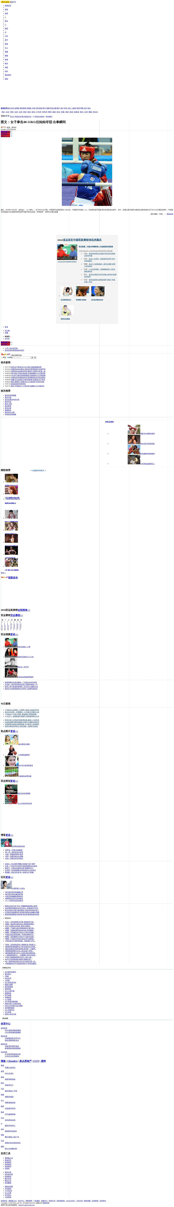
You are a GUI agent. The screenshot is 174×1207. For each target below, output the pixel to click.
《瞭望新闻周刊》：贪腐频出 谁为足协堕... (21, 955)
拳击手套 (8, 402)
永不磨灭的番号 (10, 972)
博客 (6, 67)
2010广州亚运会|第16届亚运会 (20, 116)
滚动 (8, 108)
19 (17, 626)
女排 (20, 112)
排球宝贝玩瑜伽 (65, 319)
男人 (13, 1125)
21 (2, 628)
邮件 (6, 63)
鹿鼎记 (7, 1143)
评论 (65, 108)
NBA (7, 1030)
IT (5, 32)
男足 (3, 112)
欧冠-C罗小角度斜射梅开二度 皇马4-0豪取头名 (21, 687)
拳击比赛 (8, 408)
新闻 (6, 9)
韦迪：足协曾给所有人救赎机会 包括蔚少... (21, 944)
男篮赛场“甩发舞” (81, 300)
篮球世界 (4, 1028)
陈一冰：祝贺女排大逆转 (14, 852)
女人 (6, 48)
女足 (7, 112)
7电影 (7, 976)
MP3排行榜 (9, 1174)
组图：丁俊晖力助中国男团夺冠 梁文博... (20, 928)
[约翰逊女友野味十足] (11, 530)
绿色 (13, 1120)
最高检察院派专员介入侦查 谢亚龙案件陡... (21, 953)
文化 (2, 1118)
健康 (10, 1114)
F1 (6, 1056)
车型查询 (8, 1189)
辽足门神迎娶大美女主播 (12, 497)
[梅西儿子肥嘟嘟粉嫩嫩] (11, 518)
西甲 (13, 1046)
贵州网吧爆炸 (9, 1008)
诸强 (40, 108)
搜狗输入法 (9, 1158)
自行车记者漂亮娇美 (25, 765)
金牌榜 (16, 108)
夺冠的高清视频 (10, 414)
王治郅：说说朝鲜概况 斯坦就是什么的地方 (20, 870)
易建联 (18, 1032)
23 (8, 628)
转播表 (29, 108)
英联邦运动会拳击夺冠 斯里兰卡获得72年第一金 (28, 371)
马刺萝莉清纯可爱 (10, 558)
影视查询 (8, 1162)
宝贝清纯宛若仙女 (66, 300)
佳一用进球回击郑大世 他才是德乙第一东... (21, 961)
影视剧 (11, 1097)
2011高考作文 (9, 1010)
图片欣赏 (8, 1178)
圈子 (6, 1137)
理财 (10, 1079)
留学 (10, 1108)
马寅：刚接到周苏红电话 (14, 854)
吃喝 (13, 1114)
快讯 (12, 108)
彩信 (19, 1143)
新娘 (10, 1102)
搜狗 (6, 79)
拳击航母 (8, 406)
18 (14, 626)
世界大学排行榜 (10, 1014)
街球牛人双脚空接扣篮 (29, 689)
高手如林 (8, 995)
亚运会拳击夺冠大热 (12, 399)
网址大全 (8, 1181)
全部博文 (103, 1201)
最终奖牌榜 (102, 251)
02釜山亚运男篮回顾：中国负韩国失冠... (20, 934)
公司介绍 (79, 1201)
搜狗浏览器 (9, 1186)
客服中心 (44, 1201)
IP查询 (7, 1168)
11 (14, 624)
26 (17, 628)
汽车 (6, 36)
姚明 (14, 1032)
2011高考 (8, 1012)
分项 (37, 108)
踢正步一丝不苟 (23, 667)
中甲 (15, 1038)
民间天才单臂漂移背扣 (13, 689)
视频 (6, 52)
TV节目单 (8, 1191)
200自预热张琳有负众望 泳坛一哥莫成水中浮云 (21, 908)
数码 (6, 1125)
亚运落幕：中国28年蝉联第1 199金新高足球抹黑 (96, 246)
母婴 (6, 1102)
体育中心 (5, 1023)
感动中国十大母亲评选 (13, 1004)
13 (20, 624)
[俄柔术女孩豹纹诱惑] (134, 433)
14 (2, 626)
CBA (7, 1032)
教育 (2, 1106)
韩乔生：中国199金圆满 (13, 850)
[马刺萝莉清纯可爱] (11, 554)
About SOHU (70, 1201)
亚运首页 (68, 239)
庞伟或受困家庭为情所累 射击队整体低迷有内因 (22, 914)
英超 (6, 1046)
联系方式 (52, 1201)
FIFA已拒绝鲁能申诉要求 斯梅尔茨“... (19, 959)
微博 (6, 59)
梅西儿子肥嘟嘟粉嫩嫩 (11, 522)
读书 (6, 1120)
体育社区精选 (109, 422)
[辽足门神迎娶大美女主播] (11, 494)
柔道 (71, 112)
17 (11, 626)
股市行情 (8, 1172)
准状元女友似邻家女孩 (11, 546)
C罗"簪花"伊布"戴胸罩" (12, 570)
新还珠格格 (9, 987)
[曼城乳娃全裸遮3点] (12, 499)
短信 (11, 1143)
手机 (10, 1125)
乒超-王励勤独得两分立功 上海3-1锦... (19, 957)
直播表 (18, 1030)
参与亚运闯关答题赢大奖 (14, 892)
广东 (17, 1137)
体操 (54, 112)
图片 (58, 108)
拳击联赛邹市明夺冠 (18, 384)
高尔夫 (95, 112)
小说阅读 (8, 1197)
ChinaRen (12, 1061)
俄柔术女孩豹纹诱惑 (147, 433)
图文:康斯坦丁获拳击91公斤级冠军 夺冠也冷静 (27, 382)
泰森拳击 (8, 410)
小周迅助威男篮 (24, 755)
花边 (89, 108)
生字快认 (8, 1195)
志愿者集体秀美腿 (24, 776)
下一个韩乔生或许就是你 (14, 900)
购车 (6, 1091)
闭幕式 (98, 239)
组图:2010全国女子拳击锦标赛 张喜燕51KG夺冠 (28, 380)
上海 (13, 1137)
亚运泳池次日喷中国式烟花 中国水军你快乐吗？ (22, 910)
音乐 (10, 1085)
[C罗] (11, 566)
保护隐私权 (61, 1201)
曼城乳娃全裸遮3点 (10, 503)
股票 (6, 1079)
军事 (6, 1067)
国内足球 (4, 1036)
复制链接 (4, 134)
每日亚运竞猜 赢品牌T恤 (14, 894)
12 (17, 624)
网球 (49, 112)
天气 (6, 1114)
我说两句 (8, 75)
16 (8, 626)
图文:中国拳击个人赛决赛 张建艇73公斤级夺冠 (27, 386)
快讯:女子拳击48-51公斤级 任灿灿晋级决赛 (26, 367)
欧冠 (11, 1048)
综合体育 (4, 1052)
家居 (6, 44)
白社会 (7, 338)
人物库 (73, 108)
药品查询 (8, 1164)
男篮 (11, 112)
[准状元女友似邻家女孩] (11, 542)
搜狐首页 (8, 5)
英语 (13, 1108)
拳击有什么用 (9, 412)
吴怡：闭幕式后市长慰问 (14, 858)
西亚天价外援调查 (23, 793)
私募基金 (8, 993)
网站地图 (87, 1201)
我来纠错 (170, 214)
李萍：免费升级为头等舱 (14, 856)
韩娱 (6, 1085)
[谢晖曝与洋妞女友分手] (11, 482)
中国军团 (78, 239)
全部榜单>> (24, 610)
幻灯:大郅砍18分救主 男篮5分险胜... (18, 926)
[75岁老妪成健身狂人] (134, 464)
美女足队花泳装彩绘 (147, 443)
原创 (10, 1120)
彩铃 (15, 1143)
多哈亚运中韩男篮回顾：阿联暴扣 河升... (20, 941)
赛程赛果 (23, 108)
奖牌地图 (109, 251)
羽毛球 (44, 112)
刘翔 (14, 1056)
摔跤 (67, 112)
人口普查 (8, 999)
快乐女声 (8, 978)
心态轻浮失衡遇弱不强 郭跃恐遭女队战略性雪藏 (22, 912)
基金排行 (8, 1160)
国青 (13, 1040)
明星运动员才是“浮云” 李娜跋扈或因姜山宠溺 (21, 906)
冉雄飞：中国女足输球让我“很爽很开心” (19, 868)
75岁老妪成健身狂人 (147, 464)
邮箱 (10, 1137)
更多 (6, 327)
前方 (44, 108)
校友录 (14, 1131)
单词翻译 (8, 1183)
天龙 (2, 1141)
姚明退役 (8, 989)
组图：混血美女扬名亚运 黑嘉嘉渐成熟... (20, 924)
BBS (6, 71)
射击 (58, 112)
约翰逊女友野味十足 (11, 534)
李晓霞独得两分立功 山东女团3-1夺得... (20, 951)
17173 (36, 1061)
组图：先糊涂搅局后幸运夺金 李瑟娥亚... (20, 930)
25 (14, 628)
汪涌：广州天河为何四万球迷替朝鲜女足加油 (21, 866)
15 (5, 626)
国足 (6, 1040)
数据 (19, 1048)
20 (20, 626)
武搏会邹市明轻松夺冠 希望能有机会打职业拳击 (28, 377)
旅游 (2, 1112)
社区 (85, 108)
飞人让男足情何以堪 (24, 803)
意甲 (10, 1046)
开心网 (7, 330)
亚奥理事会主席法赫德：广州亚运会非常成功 (21, 682)
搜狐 (3, 1061)
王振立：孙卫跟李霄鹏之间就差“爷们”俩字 (20, 864)
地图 (11, 1148)
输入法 (7, 1148)
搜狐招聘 (29, 1201)
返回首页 (4, 108)
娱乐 (6, 21)
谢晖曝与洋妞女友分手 (11, 485)
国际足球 (4, 1044)
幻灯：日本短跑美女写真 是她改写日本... (20, 922)
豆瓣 (6, 333)
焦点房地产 (25, 1061)
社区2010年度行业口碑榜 (14, 1006)
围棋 (90, 112)
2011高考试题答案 (11, 1001)
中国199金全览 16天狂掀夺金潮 (89, 251)
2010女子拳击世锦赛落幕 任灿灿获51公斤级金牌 (28, 375)
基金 (13, 1079)
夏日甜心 (8, 974)
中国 (33, 108)
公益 (10, 1067)
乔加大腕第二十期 (23, 647)
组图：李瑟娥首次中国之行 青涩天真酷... (20, 932)
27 (20, 628)
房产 (6, 40)
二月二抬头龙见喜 (11, 348)
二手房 (14, 1091)
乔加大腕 (53, 108)
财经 (6, 28)
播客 (6, 56)
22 (5, 628)
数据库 (11, 1038)
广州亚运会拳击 (38, 116)
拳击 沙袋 (8, 404)
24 (11, 628)
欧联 (15, 1048)
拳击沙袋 (8, 397)
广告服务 (36, 1201)
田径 (24, 112)
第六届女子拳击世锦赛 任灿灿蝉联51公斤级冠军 (28, 373)
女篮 (16, 112)
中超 (6, 1038)
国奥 (10, 1040)
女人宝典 (8, 1193)
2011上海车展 (9, 991)
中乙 (19, 1038)
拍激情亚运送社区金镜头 (14, 898)
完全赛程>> (16, 615)
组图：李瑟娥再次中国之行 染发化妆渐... (20, 937)
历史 (69, 108)
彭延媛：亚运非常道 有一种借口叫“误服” (19, 872)
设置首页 (4, 1201)
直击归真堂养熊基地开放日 (14, 350)
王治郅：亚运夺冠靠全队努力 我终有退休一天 (21, 684)
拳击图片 (49, 116)
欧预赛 (7, 1048)
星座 (13, 1102)
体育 (6, 13)
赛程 (86, 239)
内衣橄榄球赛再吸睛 (147, 454)
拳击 (81, 112)
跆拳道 (76, 112)
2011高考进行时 (10, 982)
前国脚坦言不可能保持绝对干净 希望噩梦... (21, 963)
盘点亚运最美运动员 (97, 300)
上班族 (7, 980)
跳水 (33, 112)
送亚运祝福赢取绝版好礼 (14, 896)
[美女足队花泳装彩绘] (134, 443)
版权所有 (46, 1203)
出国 (6, 1108)
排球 (11, 1054)
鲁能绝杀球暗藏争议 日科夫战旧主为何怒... (21, 947)
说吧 (15, 1148)
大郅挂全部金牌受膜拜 (25, 677)
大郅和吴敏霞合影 (18, 846)
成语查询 (8, 1166)
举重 (62, 112)
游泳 (29, 112)
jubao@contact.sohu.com (27, 1205)
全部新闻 (95, 1201)
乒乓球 (38, 112)
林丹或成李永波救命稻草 (98, 280)
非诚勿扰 (8, 997)
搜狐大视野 (9, 985)
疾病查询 (8, 1176)
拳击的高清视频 (10, 395)
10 (11, 624)
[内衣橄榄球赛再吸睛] (134, 454)
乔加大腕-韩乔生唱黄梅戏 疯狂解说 (67, 261)
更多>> (3, 573)
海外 (17, 1046)
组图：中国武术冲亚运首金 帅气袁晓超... (20, 939)
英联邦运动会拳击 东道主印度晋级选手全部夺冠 (28, 369)
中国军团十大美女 (18, 888)
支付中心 (21, 1201)
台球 (86, 112)
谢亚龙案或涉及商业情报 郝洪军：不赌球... (21, 949)
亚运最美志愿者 (24, 744)
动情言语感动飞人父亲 (25, 657)
